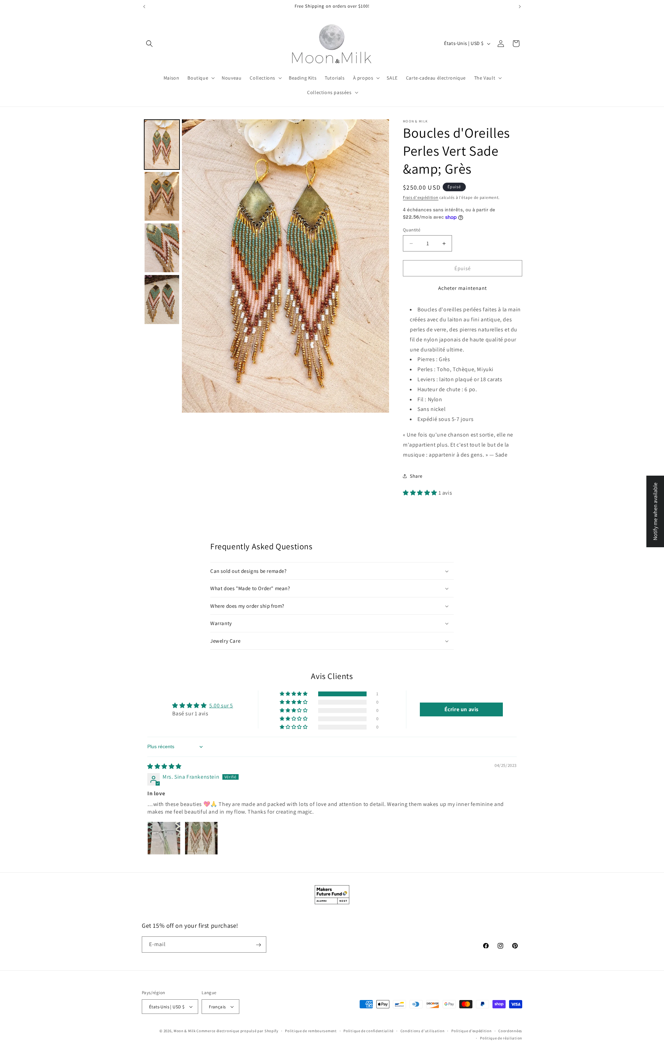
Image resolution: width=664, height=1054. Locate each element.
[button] (149, 43)
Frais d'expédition (421, 197)
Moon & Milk (185, 1030)
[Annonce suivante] (519, 6)
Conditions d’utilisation (422, 1030)
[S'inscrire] (258, 945)
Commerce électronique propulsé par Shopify (237, 1030)
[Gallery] (265, 266)
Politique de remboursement (310, 1030)
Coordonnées (510, 1030)
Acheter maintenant (462, 288)
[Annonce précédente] (144, 6)
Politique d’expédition (471, 1030)
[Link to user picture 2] (201, 838)
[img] (164, 766)
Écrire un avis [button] (461, 709)
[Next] (379, 266)
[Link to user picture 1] (164, 838)
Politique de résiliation (501, 1037)
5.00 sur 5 (221, 705)
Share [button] (416, 476)
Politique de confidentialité (368, 1030)
